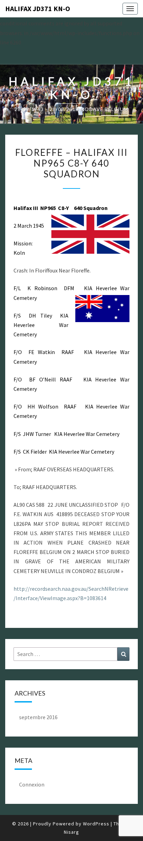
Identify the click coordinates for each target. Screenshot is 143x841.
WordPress (96, 824)
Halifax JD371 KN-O (37, 8)
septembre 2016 (38, 717)
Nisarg (71, 832)
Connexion (31, 784)
